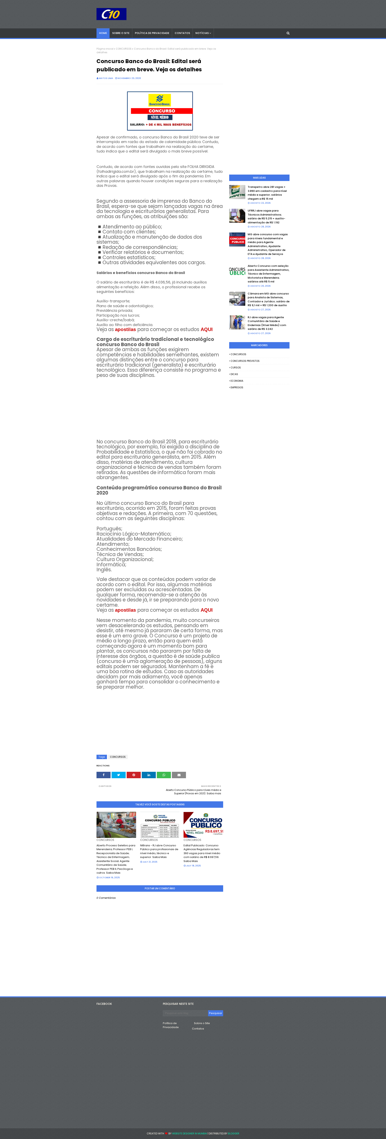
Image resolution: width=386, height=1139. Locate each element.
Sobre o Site (202, 1023)
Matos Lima (106, 78)
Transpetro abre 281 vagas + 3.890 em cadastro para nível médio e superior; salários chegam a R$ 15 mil (267, 193)
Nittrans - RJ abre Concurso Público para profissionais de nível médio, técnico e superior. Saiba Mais (159, 851)
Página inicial (104, 48)
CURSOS (236, 367)
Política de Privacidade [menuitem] (152, 33)
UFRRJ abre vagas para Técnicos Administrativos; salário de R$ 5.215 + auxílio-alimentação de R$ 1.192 (266, 216)
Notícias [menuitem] (202, 33)
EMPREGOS (237, 387)
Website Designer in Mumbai (189, 1133)
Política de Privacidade (171, 1025)
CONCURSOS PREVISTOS (245, 361)
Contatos (198, 1029)
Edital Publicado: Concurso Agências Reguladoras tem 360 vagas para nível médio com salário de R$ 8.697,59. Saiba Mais (202, 853)
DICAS (234, 374)
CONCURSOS (123, 48)
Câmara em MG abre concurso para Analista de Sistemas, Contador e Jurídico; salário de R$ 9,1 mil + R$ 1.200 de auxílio (269, 299)
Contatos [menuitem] (182, 33)
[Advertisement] (159, 406)
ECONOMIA (237, 380)
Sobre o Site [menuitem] (120, 33)
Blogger (233, 1133)
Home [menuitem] (103, 33)
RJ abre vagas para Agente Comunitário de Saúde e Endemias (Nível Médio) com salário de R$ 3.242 (267, 323)
